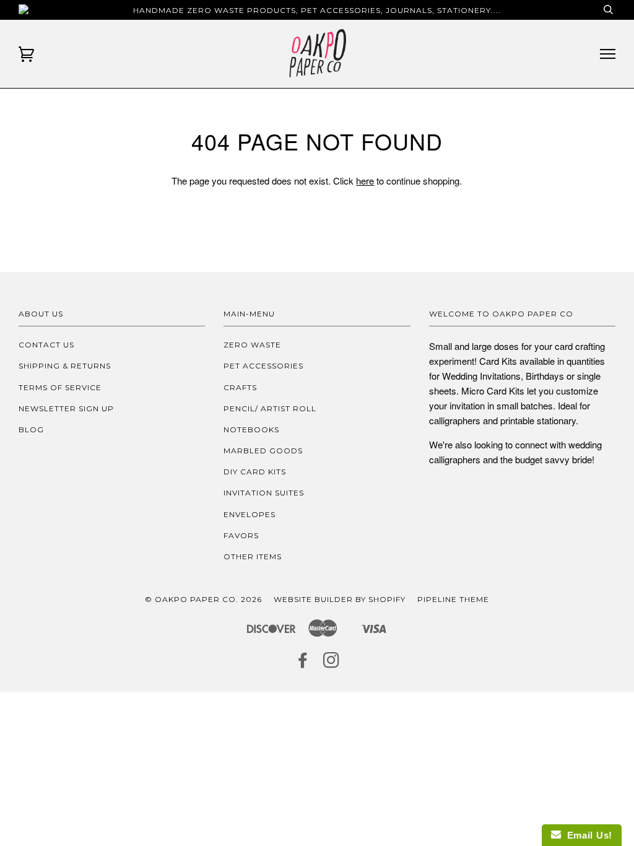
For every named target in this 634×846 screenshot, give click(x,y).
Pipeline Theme (453, 599)
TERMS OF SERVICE (60, 387)
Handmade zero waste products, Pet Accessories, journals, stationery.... (317, 10)
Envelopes (250, 514)
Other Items (253, 556)
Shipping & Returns (65, 365)
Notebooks (251, 429)
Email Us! (586, 835)
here (365, 180)
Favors (241, 535)
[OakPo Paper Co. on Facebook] (303, 663)
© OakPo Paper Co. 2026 (203, 599)
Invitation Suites (264, 492)
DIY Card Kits (255, 471)
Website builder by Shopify (340, 599)
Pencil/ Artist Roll (270, 408)
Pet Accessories (263, 365)
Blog (31, 429)
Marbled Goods (263, 450)
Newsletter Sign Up (66, 408)
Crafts (240, 387)
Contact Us (46, 344)
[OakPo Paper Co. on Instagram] (331, 663)
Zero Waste (252, 344)
